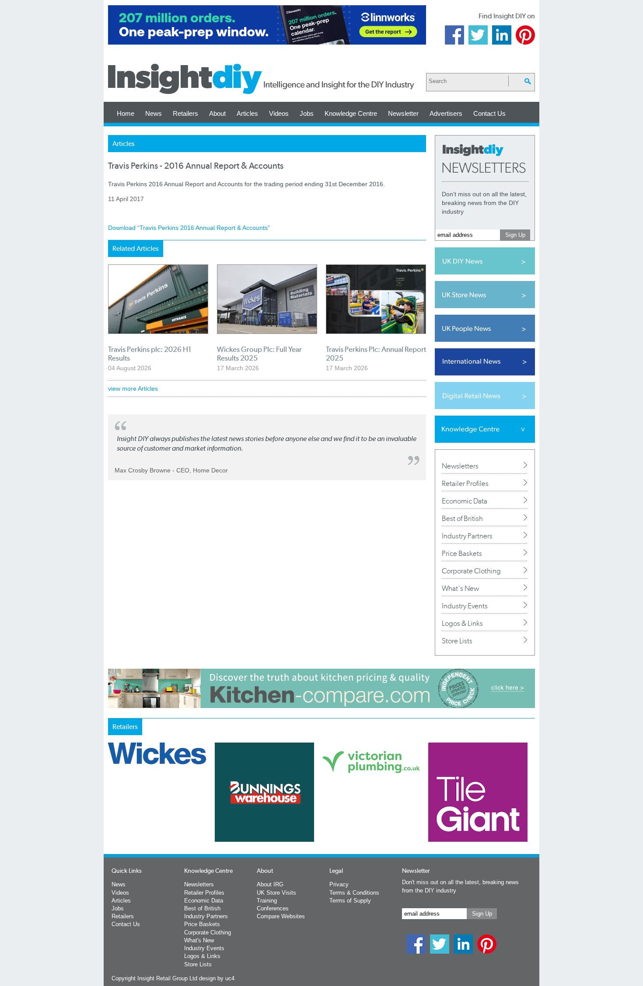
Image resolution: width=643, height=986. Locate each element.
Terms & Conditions (354, 892)
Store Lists (457, 640)
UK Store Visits (276, 892)
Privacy (339, 884)
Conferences (273, 908)
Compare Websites (281, 916)
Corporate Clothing (471, 570)
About (217, 113)
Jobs (307, 113)
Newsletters (460, 466)
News (153, 113)
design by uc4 (216, 978)
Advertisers (446, 113)
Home (125, 113)
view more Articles (133, 388)
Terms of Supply (350, 900)
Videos (279, 113)
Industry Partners (467, 535)
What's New (460, 588)
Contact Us (489, 113)
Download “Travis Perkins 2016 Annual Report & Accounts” (189, 227)
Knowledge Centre (351, 113)
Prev (113, 815)
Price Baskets (462, 553)
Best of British (462, 518)
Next (357, 815)
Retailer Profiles (465, 483)
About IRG (270, 884)
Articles (247, 113)
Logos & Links (462, 623)
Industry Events (465, 605)
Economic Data (464, 500)
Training (267, 900)
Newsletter (403, 113)
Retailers (185, 113)
